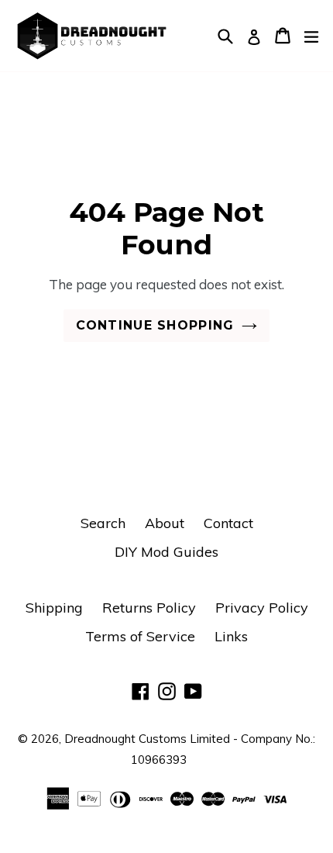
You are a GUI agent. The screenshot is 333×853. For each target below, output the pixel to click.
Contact (228, 523)
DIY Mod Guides (166, 552)
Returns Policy (149, 607)
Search (103, 523)
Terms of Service (140, 636)
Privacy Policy (261, 607)
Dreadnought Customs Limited (147, 738)
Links (231, 636)
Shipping (54, 607)
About (164, 523)
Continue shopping (155, 325)
